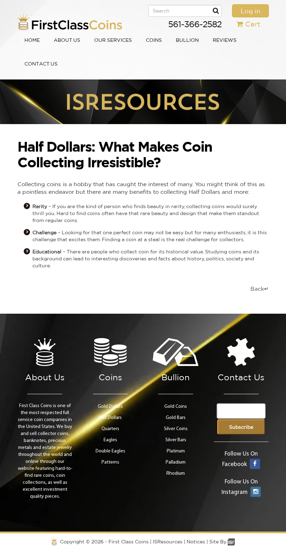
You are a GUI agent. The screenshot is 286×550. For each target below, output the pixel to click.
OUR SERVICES (113, 40)
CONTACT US (41, 64)
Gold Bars (176, 417)
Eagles (110, 440)
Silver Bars (175, 440)
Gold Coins (175, 406)
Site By (218, 541)
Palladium (176, 462)
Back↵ (259, 288)
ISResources (167, 541)
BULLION (187, 40)
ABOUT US (67, 40)
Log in (250, 10)
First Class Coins (128, 541)
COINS (154, 40)
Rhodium (175, 473)
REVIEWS (224, 40)
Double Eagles (110, 451)
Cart (252, 24)
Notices (196, 541)
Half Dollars (110, 417)
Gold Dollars (110, 406)
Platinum (176, 451)
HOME (32, 40)
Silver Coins (176, 428)
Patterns (110, 462)
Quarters (110, 428)
